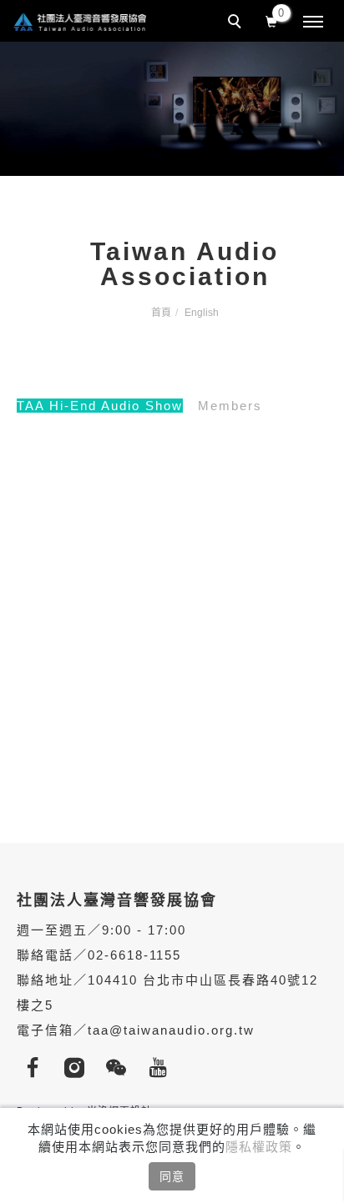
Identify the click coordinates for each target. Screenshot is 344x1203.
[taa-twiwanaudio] (121, 1068)
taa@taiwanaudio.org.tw (171, 1030)
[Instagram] (79, 1068)
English (202, 312)
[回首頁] (79, 22)
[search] (237, 23)
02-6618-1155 (134, 955)
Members (230, 405)
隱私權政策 (258, 1147)
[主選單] (313, 22)
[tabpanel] (172, 109)
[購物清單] (272, 20)
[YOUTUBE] (163, 1068)
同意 (172, 1176)
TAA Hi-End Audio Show (100, 405)
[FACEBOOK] (37, 1068)
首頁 (161, 312)
